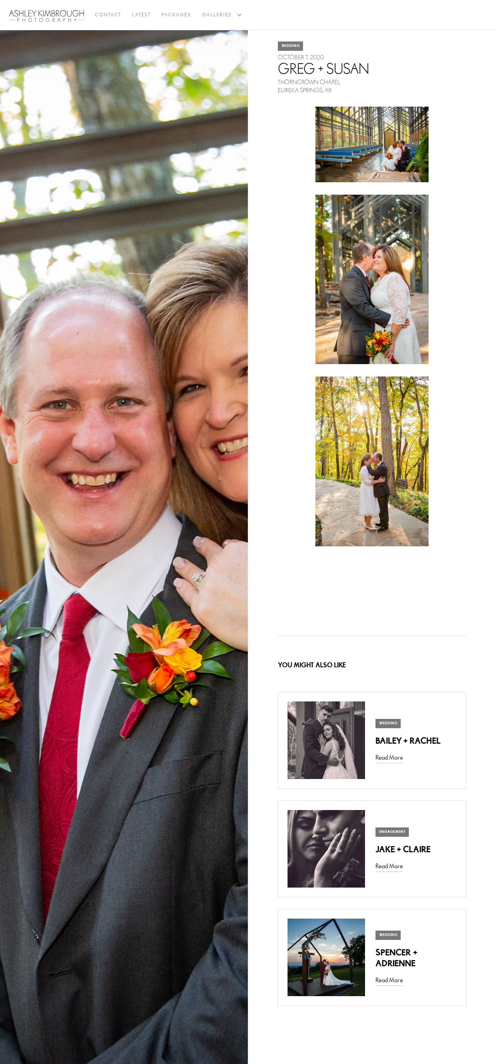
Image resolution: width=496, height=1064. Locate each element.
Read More (389, 758)
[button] (216, 15)
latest (141, 15)
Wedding (291, 46)
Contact (108, 15)
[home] (47, 16)
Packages (176, 15)
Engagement (392, 832)
